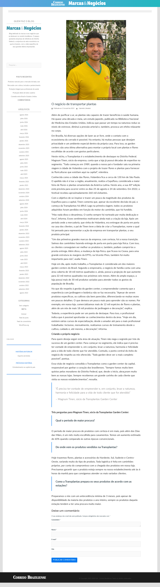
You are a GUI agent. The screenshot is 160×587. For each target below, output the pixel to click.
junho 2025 (24, 167)
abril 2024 (24, 219)
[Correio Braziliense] (59, 3)
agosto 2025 (24, 159)
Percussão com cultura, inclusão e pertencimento (24, 85)
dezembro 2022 (24, 278)
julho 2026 (24, 118)
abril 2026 (24, 130)
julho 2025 (24, 163)
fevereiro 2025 (24, 181)
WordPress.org (24, 325)
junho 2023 (24, 256)
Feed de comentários (24, 321)
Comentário (55, 520)
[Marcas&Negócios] (89, 3)
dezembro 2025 (24, 144)
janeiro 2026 (24, 141)
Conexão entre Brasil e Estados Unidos (24, 96)
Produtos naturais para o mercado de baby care (24, 82)
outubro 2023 (24, 241)
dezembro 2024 (24, 189)
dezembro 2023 (24, 233)
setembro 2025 (24, 156)
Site (52, 549)
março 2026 (24, 133)
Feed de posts (24, 318)
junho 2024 (24, 211)
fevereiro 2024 (24, 226)
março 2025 (24, 178)
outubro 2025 (24, 152)
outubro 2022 (24, 285)
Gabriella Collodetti (85, 108)
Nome (54, 530)
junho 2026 (24, 122)
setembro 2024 (24, 200)
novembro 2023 (24, 237)
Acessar (23, 314)
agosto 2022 (24, 293)
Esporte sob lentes (24, 356)
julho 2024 (24, 207)
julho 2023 (24, 252)
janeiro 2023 (24, 274)
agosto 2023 (24, 248)
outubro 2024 (24, 196)
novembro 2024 (24, 193)
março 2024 (24, 222)
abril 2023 (24, 263)
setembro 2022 (24, 289)
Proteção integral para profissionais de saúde (24, 89)
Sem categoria (24, 305)
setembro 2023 (24, 245)
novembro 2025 (24, 148)
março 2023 (24, 267)
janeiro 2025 (24, 185)
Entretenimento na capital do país (24, 367)
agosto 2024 (24, 204)
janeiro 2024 (24, 230)
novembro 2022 (24, 282)
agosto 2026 (24, 115)
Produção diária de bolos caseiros (24, 93)
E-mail (54, 539)
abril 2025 (24, 174)
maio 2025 (24, 170)
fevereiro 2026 (24, 137)
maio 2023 (24, 259)
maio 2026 (24, 126)
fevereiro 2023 (24, 270)
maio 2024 (24, 215)
